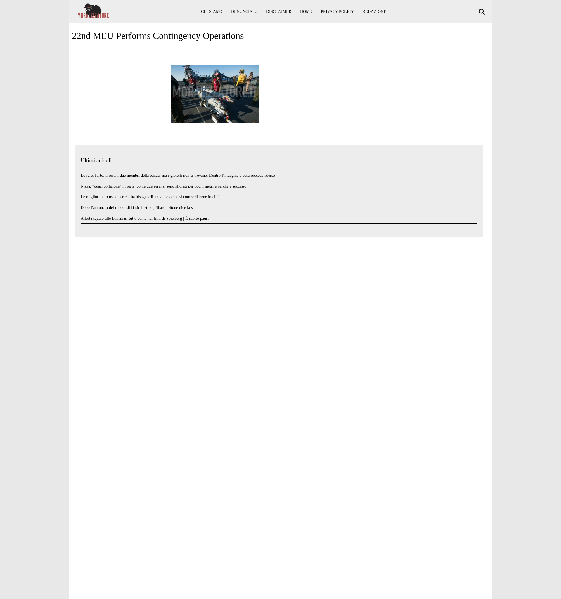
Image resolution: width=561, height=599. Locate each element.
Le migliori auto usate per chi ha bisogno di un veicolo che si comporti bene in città (150, 197)
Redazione (374, 11)
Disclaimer (278, 11)
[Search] (482, 12)
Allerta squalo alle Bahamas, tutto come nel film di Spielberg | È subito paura (145, 218)
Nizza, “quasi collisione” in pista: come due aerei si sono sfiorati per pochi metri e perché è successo (163, 186)
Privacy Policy (337, 11)
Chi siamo (211, 11)
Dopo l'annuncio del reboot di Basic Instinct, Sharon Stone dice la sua (138, 207)
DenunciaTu (244, 11)
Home (306, 11)
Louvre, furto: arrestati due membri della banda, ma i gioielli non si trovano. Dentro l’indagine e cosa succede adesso (178, 175)
